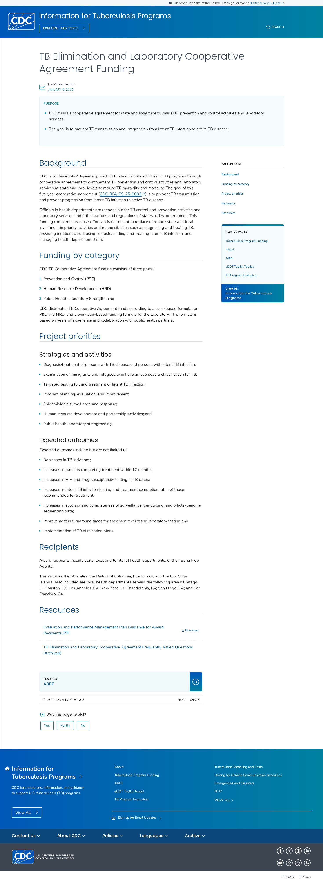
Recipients (228, 203)
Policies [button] (111, 836)
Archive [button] (193, 836)
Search (277, 27)
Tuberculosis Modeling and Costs (238, 767)
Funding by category (235, 184)
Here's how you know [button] (265, 3)
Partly (65, 725)
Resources (228, 213)
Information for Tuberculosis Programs (105, 16)
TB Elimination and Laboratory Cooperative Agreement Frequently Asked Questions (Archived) (118, 650)
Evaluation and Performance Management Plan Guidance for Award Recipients (103, 630)
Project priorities (232, 194)
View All (23, 812)
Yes (47, 725)
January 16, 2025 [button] (60, 89)
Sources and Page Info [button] (65, 700)
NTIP (218, 791)
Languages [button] (152, 836)
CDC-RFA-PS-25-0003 (121, 194)
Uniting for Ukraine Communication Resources (248, 775)
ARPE (230, 258)
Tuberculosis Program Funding (247, 241)
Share (194, 700)
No (83, 725)
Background (230, 174)
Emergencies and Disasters (234, 783)
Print (181, 700)
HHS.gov (288, 877)
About (230, 249)
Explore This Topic (61, 28)
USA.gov (305, 877)
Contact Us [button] (24, 836)
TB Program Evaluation (241, 275)
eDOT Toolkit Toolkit (240, 266)
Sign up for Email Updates (137, 817)
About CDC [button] (69, 836)
